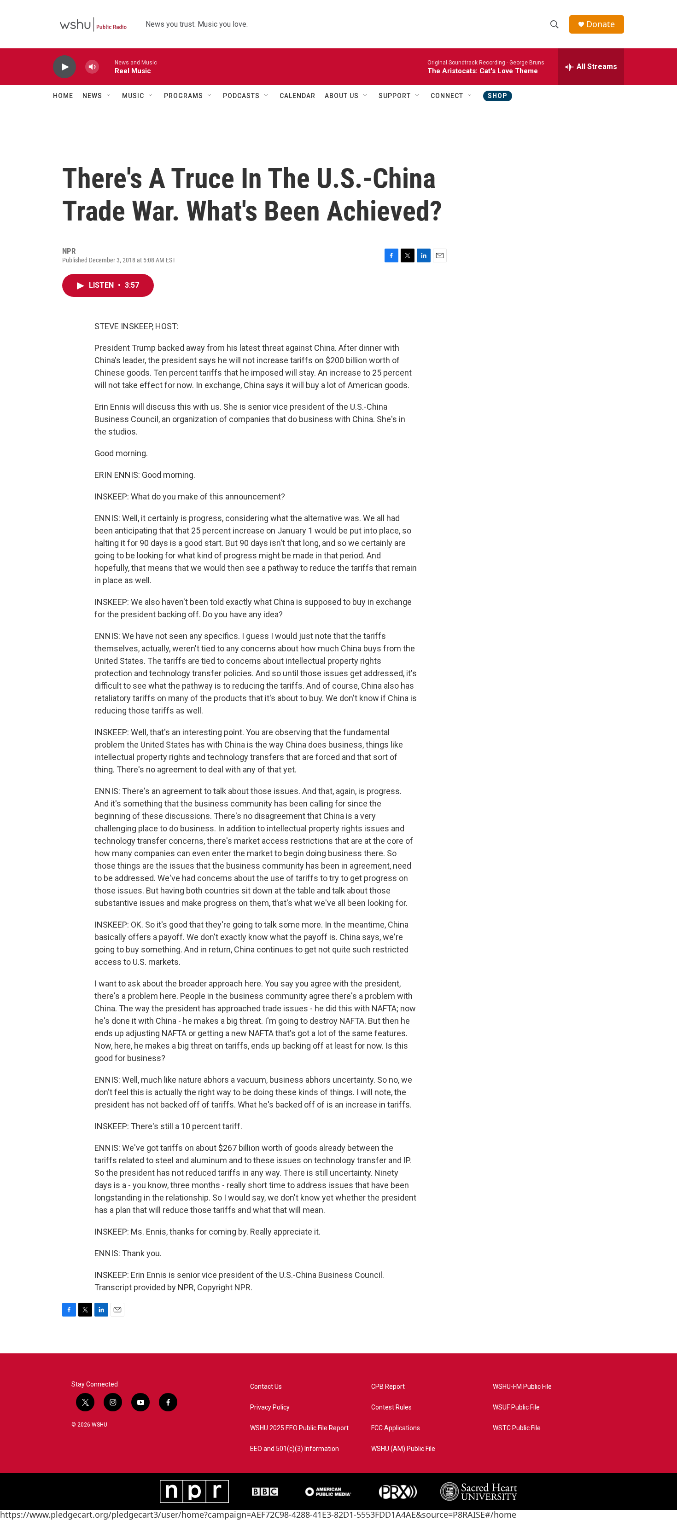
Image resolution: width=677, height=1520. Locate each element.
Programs (183, 95)
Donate (600, 24)
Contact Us (266, 1386)
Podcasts (241, 95)
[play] (64, 67)
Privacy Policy (270, 1407)
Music (133, 95)
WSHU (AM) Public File (403, 1448)
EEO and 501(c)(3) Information (294, 1448)
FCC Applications (395, 1428)
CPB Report (388, 1386)
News (92, 95)
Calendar (297, 95)
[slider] (106, 66)
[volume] (92, 67)
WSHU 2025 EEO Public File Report (299, 1428)
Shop (498, 95)
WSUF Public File (516, 1407)
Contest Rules (391, 1407)
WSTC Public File (517, 1428)
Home (63, 95)
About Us (342, 95)
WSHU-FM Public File (522, 1386)
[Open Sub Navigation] (109, 95)
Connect (447, 95)
